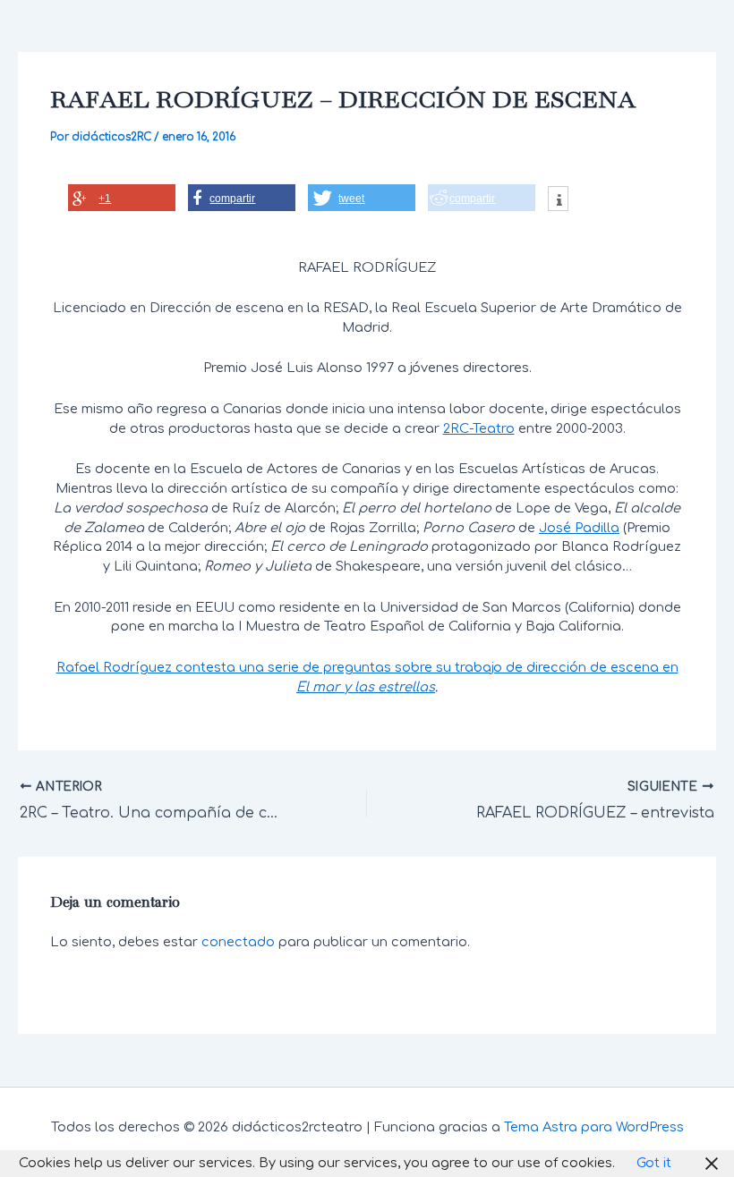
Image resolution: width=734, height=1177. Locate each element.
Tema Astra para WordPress (594, 1127)
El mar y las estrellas (365, 687)
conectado (238, 942)
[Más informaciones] (558, 200)
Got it (653, 1163)
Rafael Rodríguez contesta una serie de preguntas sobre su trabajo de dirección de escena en (367, 667)
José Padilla (579, 528)
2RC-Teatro (479, 428)
